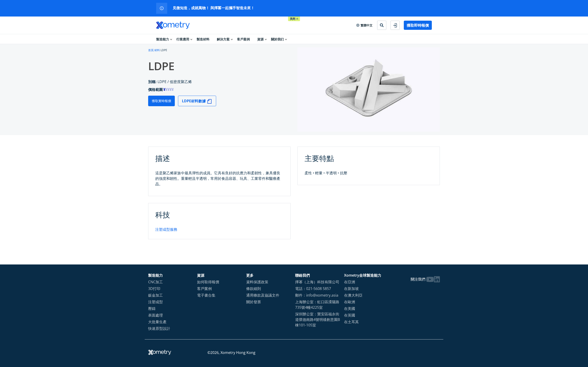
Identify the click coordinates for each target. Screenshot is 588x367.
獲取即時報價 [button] (418, 25)
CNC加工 (155, 281)
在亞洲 (349, 281)
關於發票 (253, 301)
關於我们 (277, 39)
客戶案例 (243, 39)
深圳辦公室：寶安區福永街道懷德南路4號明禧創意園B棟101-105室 (317, 319)
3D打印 (154, 288)
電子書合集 (206, 295)
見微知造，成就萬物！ (191, 7)
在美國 (349, 308)
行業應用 (182, 39)
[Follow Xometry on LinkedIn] (437, 279)
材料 (157, 50)
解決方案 (223, 39)
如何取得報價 (208, 281)
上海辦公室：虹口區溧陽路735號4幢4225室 (317, 304)
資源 (260, 39)
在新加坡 (351, 288)
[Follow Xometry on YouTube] (430, 279)
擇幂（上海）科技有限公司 (317, 281)
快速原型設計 (159, 328)
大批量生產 (157, 321)
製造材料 (203, 39)
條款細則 (253, 288)
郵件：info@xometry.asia (316, 295)
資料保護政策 (257, 281)
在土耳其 (351, 321)
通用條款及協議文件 (262, 295)
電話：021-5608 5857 (313, 288)
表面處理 (155, 315)
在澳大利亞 (353, 295)
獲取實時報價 (161, 101)
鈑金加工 (155, 295)
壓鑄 (151, 308)
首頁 (151, 50)
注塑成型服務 (166, 229)
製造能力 (162, 39)
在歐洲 (349, 301)
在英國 (349, 315)
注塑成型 (155, 301)
